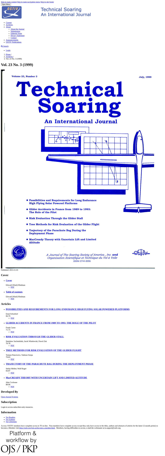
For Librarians (11, 422)
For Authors (10, 419)
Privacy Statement (17, 36)
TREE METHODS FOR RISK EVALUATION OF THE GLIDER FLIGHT (43, 350)
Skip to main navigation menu (28, 2)
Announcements (12, 40)
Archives (9, 25)
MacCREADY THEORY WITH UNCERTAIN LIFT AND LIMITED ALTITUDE (46, 377)
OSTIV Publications (13, 42)
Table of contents (14, 292)
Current (9, 23)
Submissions (15, 31)
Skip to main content (9, 2)
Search (5, 46)
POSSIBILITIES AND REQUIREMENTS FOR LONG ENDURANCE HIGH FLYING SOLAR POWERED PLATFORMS (68, 309)
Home (8, 54)
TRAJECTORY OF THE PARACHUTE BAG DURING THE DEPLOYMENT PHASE (49, 364)
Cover (9, 280)
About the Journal (17, 29)
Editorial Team (16, 33)
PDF (12, 287)
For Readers (10, 417)
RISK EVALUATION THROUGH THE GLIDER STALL (35, 336)
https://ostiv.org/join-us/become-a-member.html (37, 428)
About (8, 27)
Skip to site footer (47, 2)
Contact (14, 38)
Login (8, 50)
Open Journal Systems (9, 397)
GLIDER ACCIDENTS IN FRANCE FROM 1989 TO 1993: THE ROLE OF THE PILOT (51, 323)
